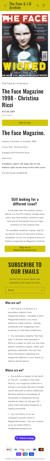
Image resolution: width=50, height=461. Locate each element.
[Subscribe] (42, 290)
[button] (5, 6)
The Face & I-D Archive (20, 459)
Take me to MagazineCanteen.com (25, 248)
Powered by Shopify (37, 459)
